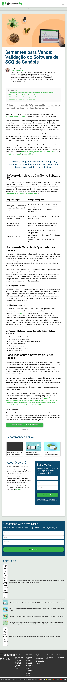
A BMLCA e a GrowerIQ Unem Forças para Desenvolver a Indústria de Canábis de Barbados (36, 616)
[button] (62, 4)
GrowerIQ (2, 679)
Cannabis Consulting (18, 661)
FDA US (21, 313)
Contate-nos (61, 657)
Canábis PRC (36, 405)
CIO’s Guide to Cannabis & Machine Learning (30, 673)
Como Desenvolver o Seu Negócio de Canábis (30, 403)
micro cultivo (27, 154)
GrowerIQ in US (49, 658)
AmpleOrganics (8, 679)
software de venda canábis (15, 116)
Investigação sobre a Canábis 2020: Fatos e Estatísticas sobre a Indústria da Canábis (34, 636)
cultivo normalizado (15, 154)
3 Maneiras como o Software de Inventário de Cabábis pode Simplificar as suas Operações (36, 603)
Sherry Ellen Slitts (17, 70)
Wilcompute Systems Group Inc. (25, 679)
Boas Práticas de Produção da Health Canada (22, 194)
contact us (18, 489)
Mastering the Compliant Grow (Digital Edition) (29, 666)
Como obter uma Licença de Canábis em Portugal (40, 661)
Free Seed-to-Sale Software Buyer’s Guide (29, 660)
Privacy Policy (42, 501)
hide (16, 90)
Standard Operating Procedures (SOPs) (18, 666)
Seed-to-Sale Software (19, 658)
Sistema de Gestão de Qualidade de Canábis (25, 425)
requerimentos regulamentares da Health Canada (38, 152)
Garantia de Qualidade (21, 400)
